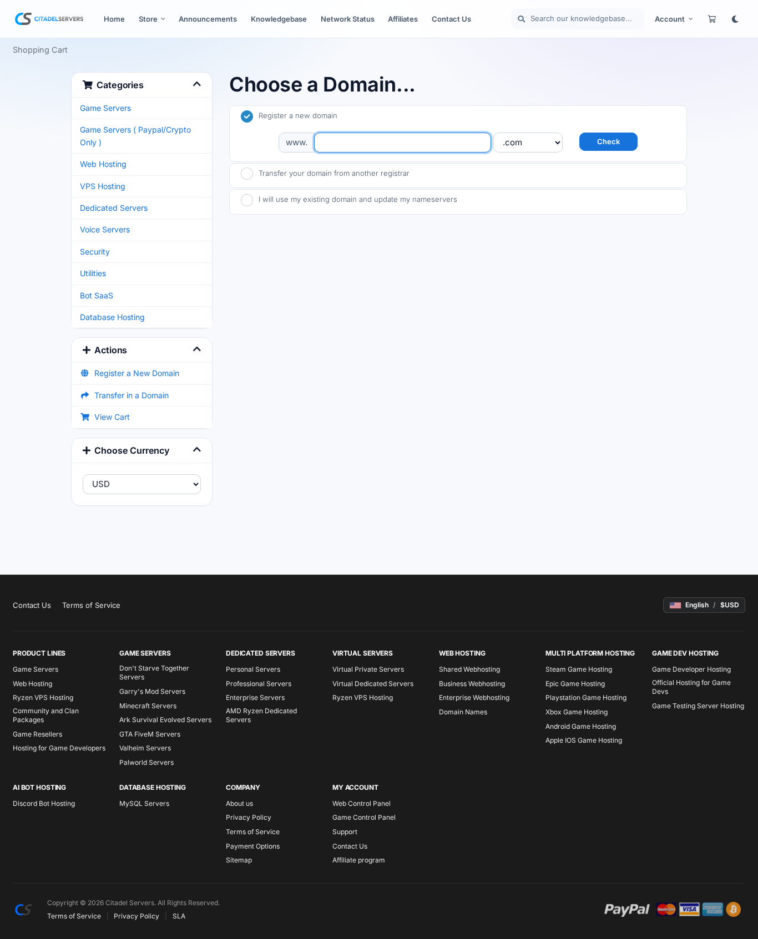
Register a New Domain (134, 373)
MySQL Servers (144, 803)
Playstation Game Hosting (585, 697)
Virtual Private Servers (368, 669)
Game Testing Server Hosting (698, 706)
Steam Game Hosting (578, 669)
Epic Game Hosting (575, 683)
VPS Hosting (102, 186)
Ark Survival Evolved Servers (165, 719)
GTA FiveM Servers (149, 734)
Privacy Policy (248, 817)
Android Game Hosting (580, 726)
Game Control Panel (364, 817)
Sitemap (239, 860)
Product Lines (39, 653)
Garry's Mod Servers (152, 691)
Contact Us (32, 605)
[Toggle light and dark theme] (734, 18)
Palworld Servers (146, 762)
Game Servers (105, 108)
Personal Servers (253, 669)
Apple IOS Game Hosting (583, 740)
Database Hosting (112, 317)
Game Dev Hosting (685, 653)
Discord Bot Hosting (44, 803)
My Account (355, 787)
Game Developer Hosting (691, 669)
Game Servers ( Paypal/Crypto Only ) (135, 135)
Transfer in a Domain (129, 395)
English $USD (712, 605)
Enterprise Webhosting (474, 697)
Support (344, 832)
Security (95, 251)
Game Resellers (37, 734)
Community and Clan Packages (46, 715)
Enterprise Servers (255, 697)
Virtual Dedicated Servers (372, 683)
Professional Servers (258, 683)
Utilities (93, 273)
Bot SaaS (96, 295)
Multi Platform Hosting (590, 653)
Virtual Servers (362, 653)
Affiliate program (358, 860)
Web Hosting (103, 164)
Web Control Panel (361, 803)
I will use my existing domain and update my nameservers (358, 199)
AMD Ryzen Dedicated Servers (261, 715)
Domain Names (463, 712)
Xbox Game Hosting (576, 712)
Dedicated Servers (114, 207)
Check (608, 141)
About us (239, 803)
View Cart (110, 417)
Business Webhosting (472, 683)
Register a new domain (298, 115)
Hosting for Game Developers (59, 748)
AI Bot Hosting (39, 787)
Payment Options (253, 846)
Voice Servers (105, 229)
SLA (179, 916)
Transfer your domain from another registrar (334, 173)
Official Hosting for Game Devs (691, 687)
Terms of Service (91, 605)
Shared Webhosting (469, 669)
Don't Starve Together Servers (154, 672)
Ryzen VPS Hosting (43, 697)
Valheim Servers (145, 748)
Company (243, 787)
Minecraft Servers (147, 706)
